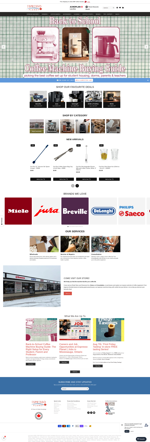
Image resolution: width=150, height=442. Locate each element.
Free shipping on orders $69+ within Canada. (72, 1)
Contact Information (72, 407)
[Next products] (77, 185)
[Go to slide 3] (70, 226)
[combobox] (109, 8)
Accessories (67, 14)
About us (68, 293)
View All (87, 9)
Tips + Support (107, 14)
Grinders (44, 14)
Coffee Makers (55, 14)
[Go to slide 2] (69, 226)
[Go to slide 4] (72, 226)
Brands (98, 14)
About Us (56, 403)
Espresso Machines (33, 14)
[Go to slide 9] (79, 226)
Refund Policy (70, 406)
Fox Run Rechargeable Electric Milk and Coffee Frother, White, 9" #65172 (86, 168)
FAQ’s (55, 407)
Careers (56, 413)
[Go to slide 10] (80, 226)
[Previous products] (73, 185)
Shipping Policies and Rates (74, 408)
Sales (117, 14)
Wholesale (56, 408)
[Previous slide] (3, 47)
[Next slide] (146, 47)
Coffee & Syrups (87, 14)
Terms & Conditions (72, 404)
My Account (57, 410)
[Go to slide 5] (73, 226)
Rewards (56, 411)
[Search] (113, 7)
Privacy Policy (70, 403)
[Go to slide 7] (76, 226)
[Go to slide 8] (77, 226)
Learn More (73, 9)
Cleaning (76, 14)
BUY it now (92, 80)
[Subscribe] (87, 388)
